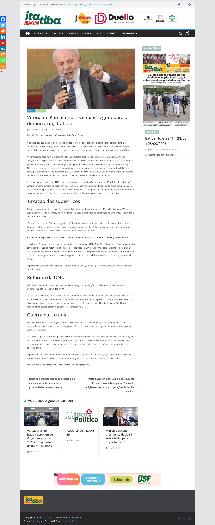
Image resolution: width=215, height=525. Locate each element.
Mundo (31, 111)
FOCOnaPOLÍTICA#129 (80, 432)
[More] (3, 66)
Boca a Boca (40, 33)
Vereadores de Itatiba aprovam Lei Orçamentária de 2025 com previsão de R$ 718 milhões (40, 438)
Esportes (73, 33)
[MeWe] (3, 48)
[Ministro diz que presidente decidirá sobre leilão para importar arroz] (120, 409)
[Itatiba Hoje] (27, 33)
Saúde (99, 33)
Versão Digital (130, 33)
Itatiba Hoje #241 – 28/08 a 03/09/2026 (166, 141)
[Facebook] (3, 19)
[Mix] (3, 54)
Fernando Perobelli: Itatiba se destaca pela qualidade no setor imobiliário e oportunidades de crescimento (51, 383)
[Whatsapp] (3, 60)
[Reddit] (3, 31)
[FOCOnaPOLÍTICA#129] (80, 409)
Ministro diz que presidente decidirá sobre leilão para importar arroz (119, 436)
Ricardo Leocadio (55, 129)
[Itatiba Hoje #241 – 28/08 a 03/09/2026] (166, 90)
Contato (112, 33)
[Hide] (1, 72)
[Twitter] (3, 25)
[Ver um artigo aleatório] (187, 33)
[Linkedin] (3, 37)
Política (86, 33)
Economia (57, 33)
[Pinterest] (3, 43)
